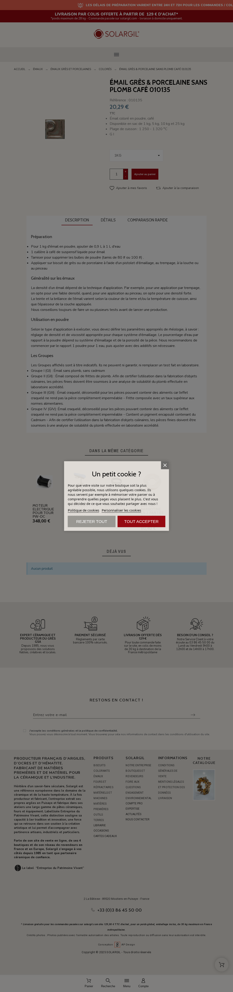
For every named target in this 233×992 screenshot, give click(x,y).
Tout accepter (141, 521)
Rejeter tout (91, 521)
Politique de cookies (83, 510)
